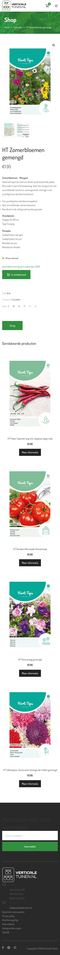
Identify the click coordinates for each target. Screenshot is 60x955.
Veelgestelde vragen (11, 928)
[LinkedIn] (19, 306)
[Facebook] (8, 306)
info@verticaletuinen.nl (20, 907)
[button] (53, 45)
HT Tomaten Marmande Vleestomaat (30, 549)
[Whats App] (35, 306)
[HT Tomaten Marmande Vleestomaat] (30, 492)
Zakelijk (5, 932)
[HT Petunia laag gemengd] (30, 602)
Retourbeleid (8, 924)
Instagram (15, 947)
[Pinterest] (24, 306)
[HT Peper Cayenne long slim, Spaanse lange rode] (30, 381)
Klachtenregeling (10, 920)
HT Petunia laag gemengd (30, 659)
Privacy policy (8, 916)
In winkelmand (18, 274)
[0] (47, 5)
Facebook (3, 947)
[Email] (30, 306)
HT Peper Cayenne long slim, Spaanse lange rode (30, 438)
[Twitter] (14, 306)
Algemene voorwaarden (13, 911)
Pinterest (8, 947)
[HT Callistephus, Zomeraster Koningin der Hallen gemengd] (30, 713)
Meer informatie (30, 452)
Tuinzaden (15, 299)
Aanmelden (30, 846)
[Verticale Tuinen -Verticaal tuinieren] (14, 6)
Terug (12, 325)
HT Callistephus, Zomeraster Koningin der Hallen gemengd (30, 770)
